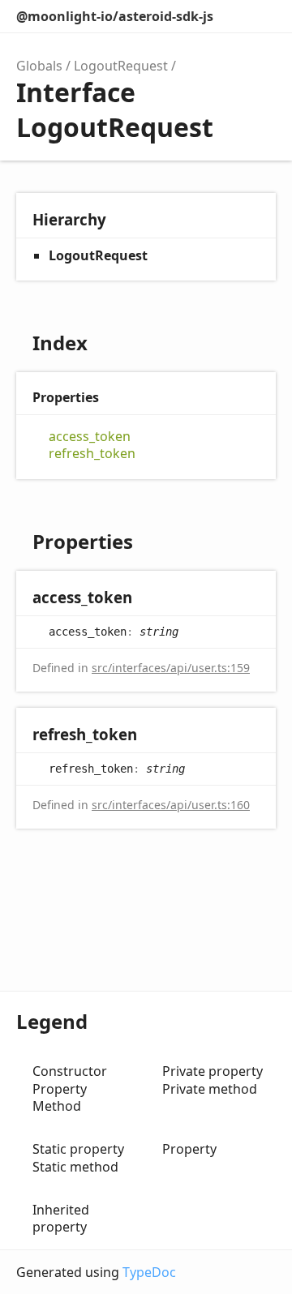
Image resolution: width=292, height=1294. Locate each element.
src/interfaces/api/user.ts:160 (171, 804)
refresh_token (92, 453)
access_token (90, 436)
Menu (265, 16)
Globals (39, 66)
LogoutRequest (121, 66)
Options (229, 16)
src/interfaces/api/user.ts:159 (171, 667)
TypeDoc (149, 1272)
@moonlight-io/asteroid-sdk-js (114, 16)
